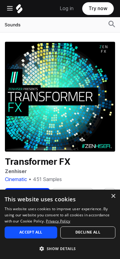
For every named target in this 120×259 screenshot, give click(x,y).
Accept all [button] (30, 232)
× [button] (113, 196)
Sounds (13, 24)
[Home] (19, 10)
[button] (60, 248)
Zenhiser (16, 171)
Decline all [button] (87, 232)
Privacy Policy (58, 221)
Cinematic (16, 179)
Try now (98, 8)
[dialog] (60, 224)
